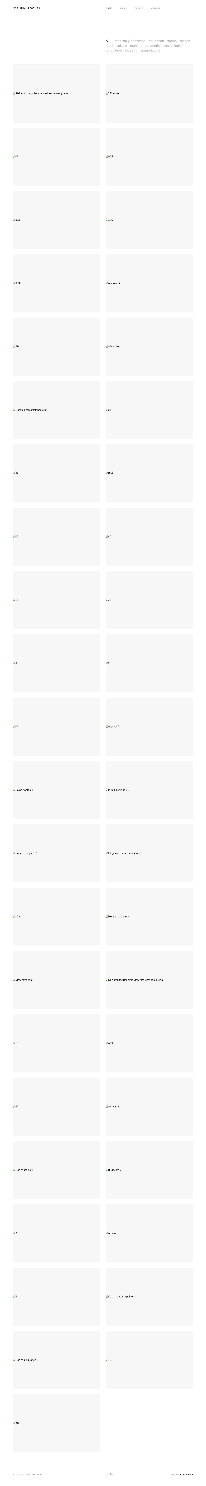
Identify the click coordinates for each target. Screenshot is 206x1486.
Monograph (186, 1474)
